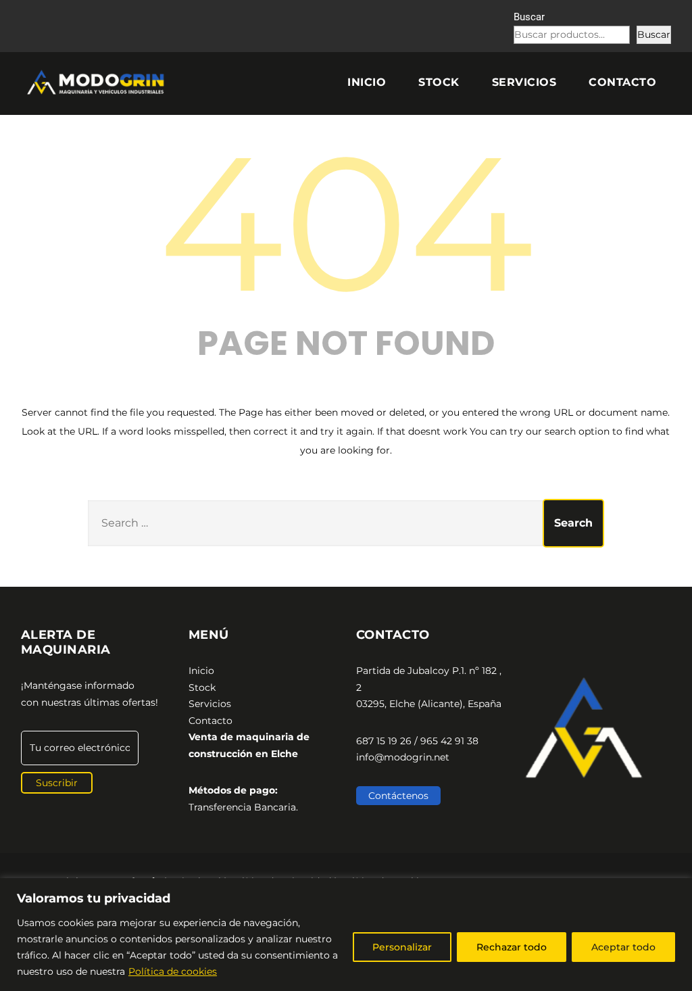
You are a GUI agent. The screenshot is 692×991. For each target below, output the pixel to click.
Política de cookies (172, 971)
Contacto (622, 82)
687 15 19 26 (384, 741)
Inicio (366, 82)
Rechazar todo (511, 947)
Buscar (529, 17)
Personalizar (402, 947)
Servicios (524, 82)
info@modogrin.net (402, 757)
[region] (346, 934)
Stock (439, 82)
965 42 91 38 (449, 741)
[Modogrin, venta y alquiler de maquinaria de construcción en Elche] (97, 83)
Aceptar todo (623, 947)
